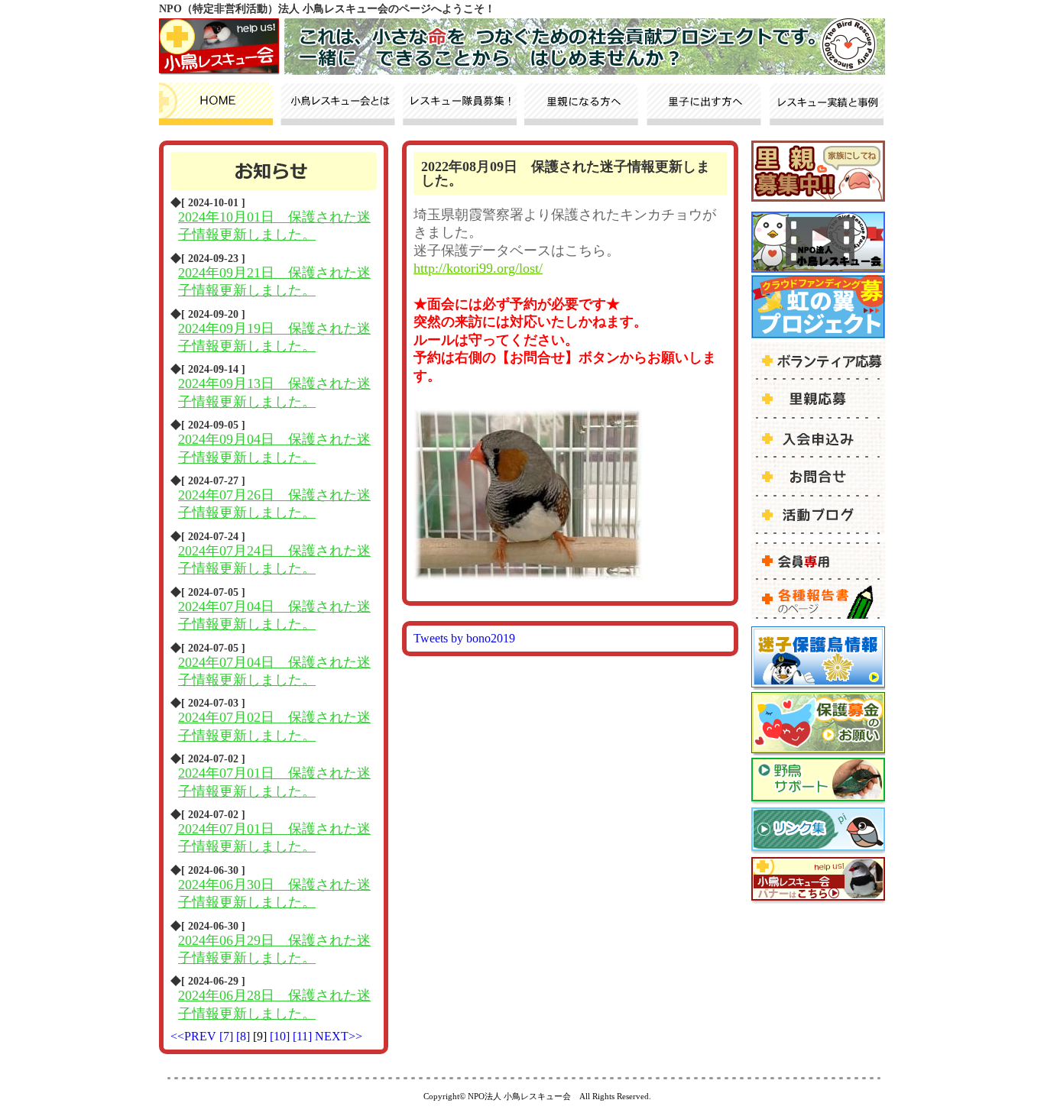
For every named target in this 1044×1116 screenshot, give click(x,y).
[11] (304, 1036)
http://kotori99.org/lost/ (478, 268)
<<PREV (193, 1036)
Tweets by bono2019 (464, 638)
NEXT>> (338, 1036)
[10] (281, 1036)
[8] (244, 1036)
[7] (227, 1036)
